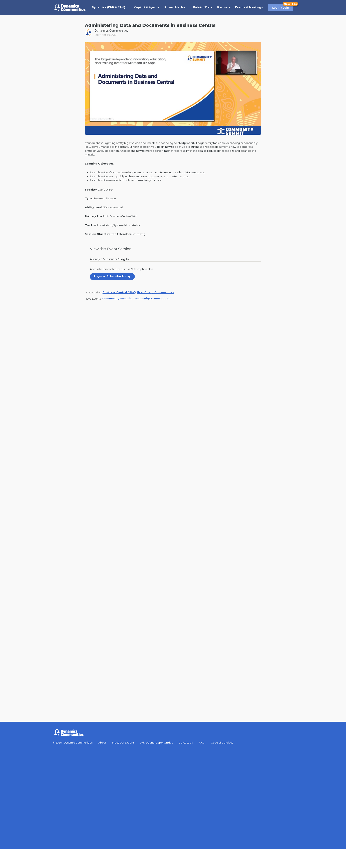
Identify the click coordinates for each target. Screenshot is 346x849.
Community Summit (117, 298)
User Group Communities (155, 292)
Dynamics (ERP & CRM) (108, 7)
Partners (223, 7)
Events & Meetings (249, 7)
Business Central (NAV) (119, 292)
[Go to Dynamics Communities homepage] (70, 7)
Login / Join (280, 7)
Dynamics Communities (111, 30)
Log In (125, 259)
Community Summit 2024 (151, 298)
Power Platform (176, 7)
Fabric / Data (203, 7)
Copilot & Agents (147, 7)
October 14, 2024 (106, 35)
